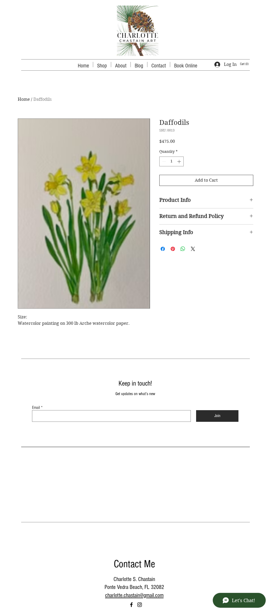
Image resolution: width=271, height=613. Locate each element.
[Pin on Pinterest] (173, 249)
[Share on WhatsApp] (183, 249)
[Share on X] (193, 249)
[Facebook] (131, 605)
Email (36, 407)
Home (24, 99)
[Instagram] (140, 605)
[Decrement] (163, 161)
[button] (246, 64)
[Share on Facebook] (163, 249)
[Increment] (179, 161)
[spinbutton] (171, 161)
